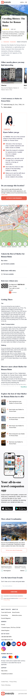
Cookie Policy (21, 598)
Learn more (4, 194)
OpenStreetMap (4, 205)
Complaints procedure (7, 673)
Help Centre (4, 670)
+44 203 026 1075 (6, 636)
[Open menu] (26, 2)
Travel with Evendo (6, 612)
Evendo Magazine (5, 618)
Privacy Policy (7, 599)
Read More (24, 386)
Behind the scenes (17, 615)
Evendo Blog (4, 615)
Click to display (8, 107)
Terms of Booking (5, 685)
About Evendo (16, 612)
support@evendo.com (7, 639)
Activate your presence (14, 198)
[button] (14, 225)
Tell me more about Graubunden (14, 550)
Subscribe (14, 591)
